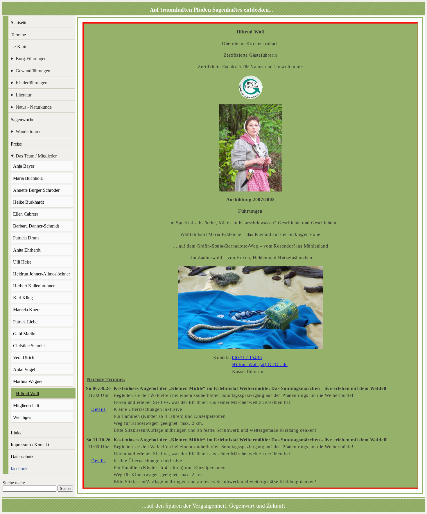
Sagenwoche (22, 119)
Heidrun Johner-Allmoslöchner (41, 273)
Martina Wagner (28, 381)
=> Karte (19, 46)
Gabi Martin (24, 333)
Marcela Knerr (26, 309)
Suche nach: (14, 482)
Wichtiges (22, 417)
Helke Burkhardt (28, 202)
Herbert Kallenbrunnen (34, 285)
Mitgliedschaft (26, 405)
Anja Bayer (23, 166)
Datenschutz (22, 456)
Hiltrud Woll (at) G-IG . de (260, 364)
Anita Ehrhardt (26, 250)
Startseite (19, 22)
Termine (18, 34)
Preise (16, 144)
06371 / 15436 (247, 357)
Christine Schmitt (29, 345)
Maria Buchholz (28, 178)
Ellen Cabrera (25, 214)
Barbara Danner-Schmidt (36, 225)
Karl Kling (23, 297)
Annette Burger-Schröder (36, 190)
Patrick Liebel (26, 321)
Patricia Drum (26, 237)
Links (16, 432)
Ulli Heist (22, 261)
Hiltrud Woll (27, 393)
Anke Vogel (24, 369)
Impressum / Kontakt (30, 444)
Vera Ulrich (23, 357)
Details (98, 409)
